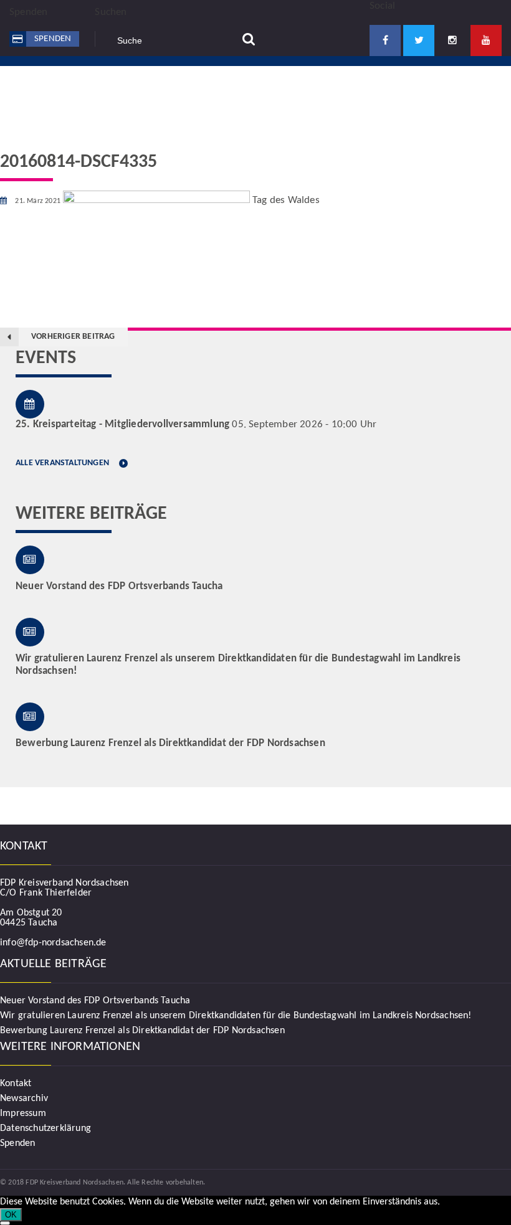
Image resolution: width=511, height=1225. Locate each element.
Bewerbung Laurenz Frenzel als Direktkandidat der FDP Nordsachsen (142, 1031)
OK (11, 1214)
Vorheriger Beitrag (73, 336)
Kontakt (404, 93)
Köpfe (289, 93)
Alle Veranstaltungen (62, 463)
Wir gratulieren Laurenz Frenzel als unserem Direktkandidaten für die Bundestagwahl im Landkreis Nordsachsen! (236, 1016)
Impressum (23, 1114)
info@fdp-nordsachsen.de (53, 943)
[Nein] (5, 1223)
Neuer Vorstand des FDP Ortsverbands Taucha (95, 1001)
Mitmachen (225, 93)
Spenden (52, 39)
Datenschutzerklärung (45, 1128)
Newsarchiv (24, 1099)
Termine (344, 93)
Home (162, 93)
